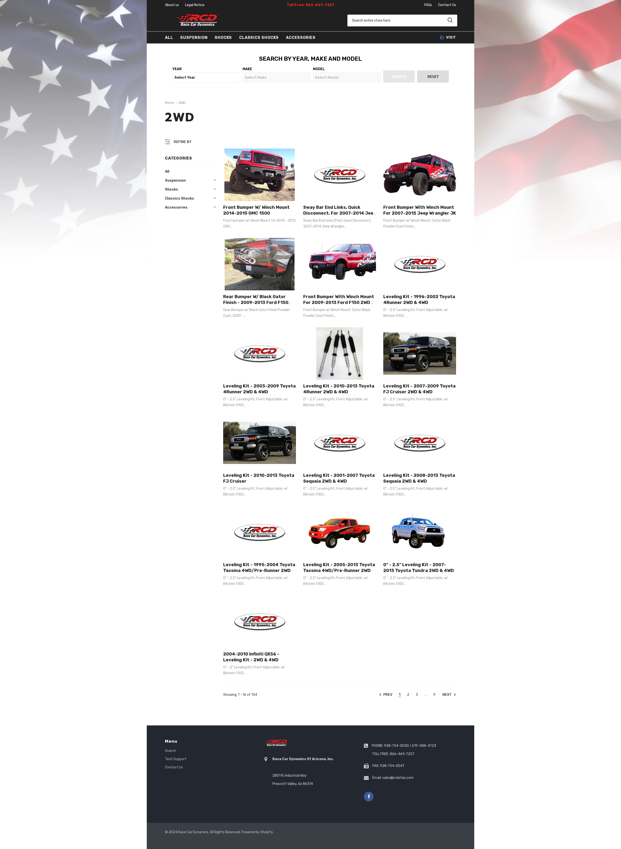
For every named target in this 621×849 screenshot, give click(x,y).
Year (177, 69)
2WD (182, 103)
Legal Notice (194, 5)
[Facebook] (369, 796)
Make (247, 69)
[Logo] (197, 20)
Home (169, 103)
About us (172, 5)
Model (319, 69)
